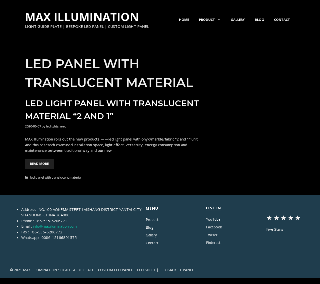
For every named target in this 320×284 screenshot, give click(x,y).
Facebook (214, 227)
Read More (39, 163)
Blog (259, 19)
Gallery (238, 19)
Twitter (212, 234)
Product (207, 19)
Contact (282, 19)
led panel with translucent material (56, 177)
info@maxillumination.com (55, 226)
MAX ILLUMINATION (82, 16)
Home (184, 19)
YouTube (213, 219)
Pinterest (213, 242)
